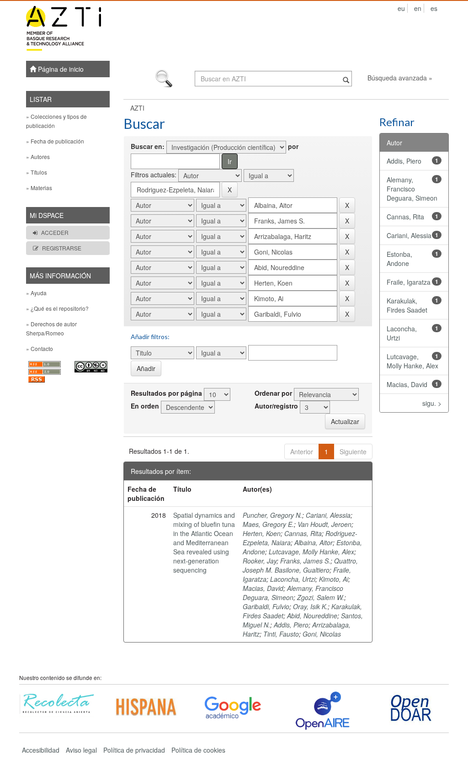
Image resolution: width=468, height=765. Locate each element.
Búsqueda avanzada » (399, 77)
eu (401, 8)
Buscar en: (148, 146)
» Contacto (39, 348)
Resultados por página (166, 393)
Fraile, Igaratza (409, 282)
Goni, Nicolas (322, 633)
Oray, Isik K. (310, 606)
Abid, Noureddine (312, 615)
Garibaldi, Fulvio (266, 606)
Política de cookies (198, 749)
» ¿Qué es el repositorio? (57, 308)
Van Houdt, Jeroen (324, 524)
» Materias (39, 187)
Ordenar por (273, 393)
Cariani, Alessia (328, 515)
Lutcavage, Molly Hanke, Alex (311, 551)
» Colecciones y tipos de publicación (56, 120)
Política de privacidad (134, 749)
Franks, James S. (305, 560)
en (417, 8)
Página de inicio (60, 69)
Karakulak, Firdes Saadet (407, 305)
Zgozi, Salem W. (320, 597)
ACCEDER (55, 232)
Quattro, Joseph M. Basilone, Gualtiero (300, 565)
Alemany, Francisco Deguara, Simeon (293, 593)
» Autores (38, 156)
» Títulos (36, 172)
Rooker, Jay (260, 560)
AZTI (137, 107)
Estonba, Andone (399, 259)
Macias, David (263, 588)
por (293, 146)
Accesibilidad (40, 749)
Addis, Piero (291, 624)
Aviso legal (81, 749)
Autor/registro (276, 405)
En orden (145, 405)
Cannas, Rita (303, 533)
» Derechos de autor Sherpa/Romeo (51, 328)
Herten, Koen (262, 533)
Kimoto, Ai (333, 579)
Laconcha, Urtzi (292, 579)
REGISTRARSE (61, 248)
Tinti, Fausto (281, 633)
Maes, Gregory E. (268, 524)
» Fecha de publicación (55, 141)
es (434, 8)
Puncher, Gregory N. (272, 515)
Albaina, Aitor (313, 542)
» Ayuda (36, 293)
